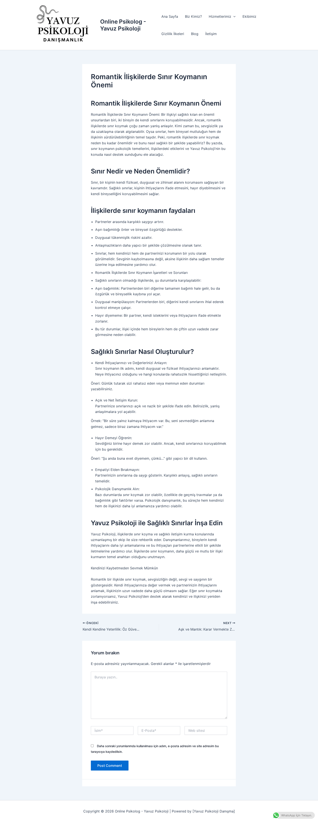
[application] (233, 16)
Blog (194, 34)
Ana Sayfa (169, 16)
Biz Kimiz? (193, 16)
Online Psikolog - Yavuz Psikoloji (123, 25)
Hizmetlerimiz (220, 16)
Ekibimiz (249, 16)
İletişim (211, 34)
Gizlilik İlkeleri (172, 34)
